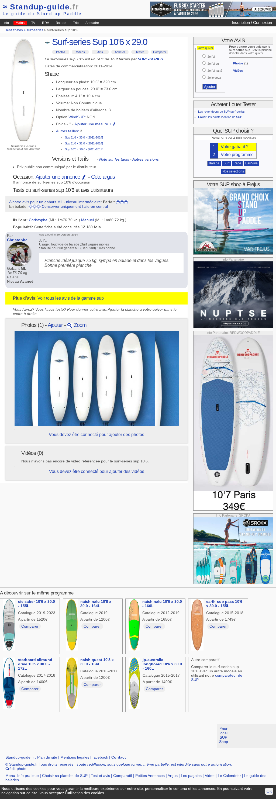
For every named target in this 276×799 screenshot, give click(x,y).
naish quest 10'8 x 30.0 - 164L (97, 662)
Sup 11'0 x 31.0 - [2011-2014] (84, 143)
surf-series (34, 30)
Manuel (87, 220)
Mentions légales (74, 757)
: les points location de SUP (220, 117)
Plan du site (47, 757)
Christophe (38, 220)
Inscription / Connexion (252, 22)
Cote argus (103, 177)
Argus (173, 775)
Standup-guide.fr (19, 757)
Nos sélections (233, 171)
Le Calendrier (229, 775)
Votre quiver (205, 48)
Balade (61, 23)
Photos (60, 52)
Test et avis (100, 775)
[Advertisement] (98, 736)
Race (237, 163)
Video (210, 775)
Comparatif (122, 775)
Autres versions (145, 159)
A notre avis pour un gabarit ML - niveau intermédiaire (55, 202)
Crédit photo (15, 768)
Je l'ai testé (215, 70)
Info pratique (28, 775)
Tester (140, 52)
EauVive (251, 163)
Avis (100, 52)
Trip (76, 23)
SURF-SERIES (150, 59)
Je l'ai (211, 56)
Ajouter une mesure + (93, 124)
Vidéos (80, 52)
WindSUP (76, 117)
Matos (20, 23)
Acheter (120, 52)
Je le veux (214, 77)
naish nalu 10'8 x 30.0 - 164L (95, 603)
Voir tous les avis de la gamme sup (70, 298)
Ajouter (55, 325)
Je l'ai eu (213, 63)
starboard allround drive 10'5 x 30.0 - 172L (35, 664)
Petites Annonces (150, 775)
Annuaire (92, 23)
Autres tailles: (67, 131)
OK (269, 791)
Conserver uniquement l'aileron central (75, 206)
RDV (45, 23)
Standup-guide (41, 7)
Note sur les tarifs (114, 159)
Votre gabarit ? (235, 146)
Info (6, 23)
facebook (100, 757)
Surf (226, 163)
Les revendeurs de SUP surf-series (221, 111)
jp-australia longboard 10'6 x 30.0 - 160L (162, 664)
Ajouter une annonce (58, 177)
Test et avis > (15, 30)
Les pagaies (191, 775)
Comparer (159, 52)
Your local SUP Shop (223, 735)
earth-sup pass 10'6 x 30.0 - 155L (224, 603)
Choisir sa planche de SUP (65, 775)
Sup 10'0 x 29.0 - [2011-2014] (84, 149)
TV (33, 23)
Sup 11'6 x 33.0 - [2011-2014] (84, 137)
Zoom (80, 325)
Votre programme (237, 154)
